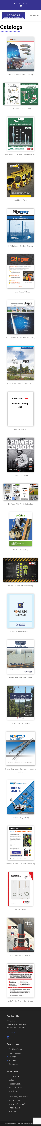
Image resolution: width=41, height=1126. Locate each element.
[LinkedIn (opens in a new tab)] (20, 6)
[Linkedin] (8, 1037)
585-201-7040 (20, 4)
